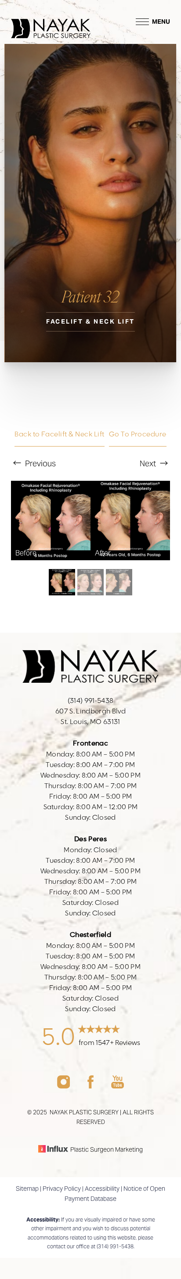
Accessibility (102, 1189)
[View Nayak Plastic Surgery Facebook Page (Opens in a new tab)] (90, 1086)
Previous (39, 463)
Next (149, 463)
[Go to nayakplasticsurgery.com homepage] (50, 22)
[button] (142, 21)
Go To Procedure (138, 434)
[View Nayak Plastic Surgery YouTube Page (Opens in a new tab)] (117, 1086)
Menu (161, 21)
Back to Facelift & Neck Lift (59, 434)
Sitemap (27, 1189)
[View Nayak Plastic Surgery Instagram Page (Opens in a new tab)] (63, 1086)
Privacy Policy (62, 1189)
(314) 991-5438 (115, 1246)
